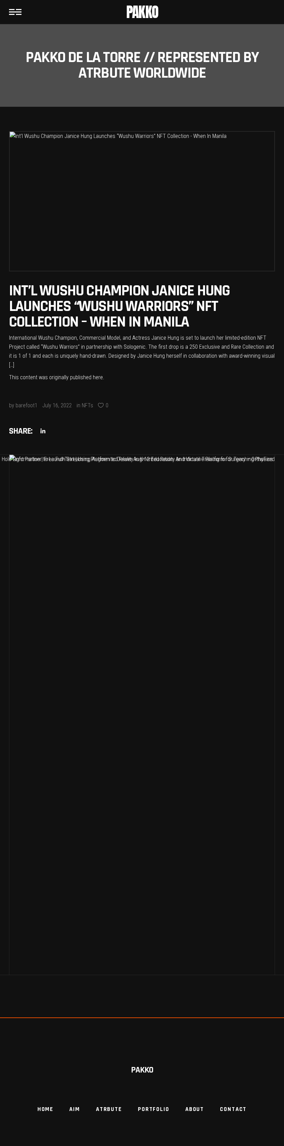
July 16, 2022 (57, 405)
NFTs (87, 405)
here (98, 377)
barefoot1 (26, 405)
